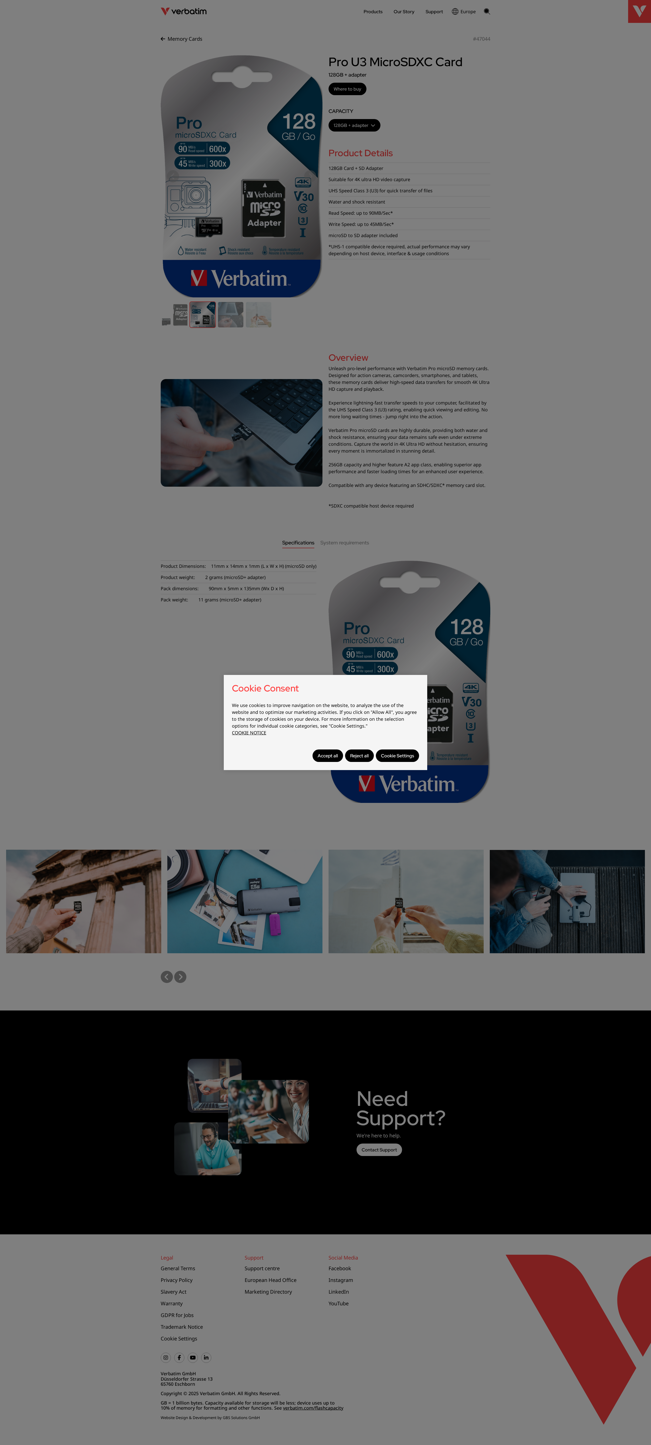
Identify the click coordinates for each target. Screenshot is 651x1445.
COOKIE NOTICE (249, 733)
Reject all (359, 756)
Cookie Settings (397, 756)
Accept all (328, 756)
